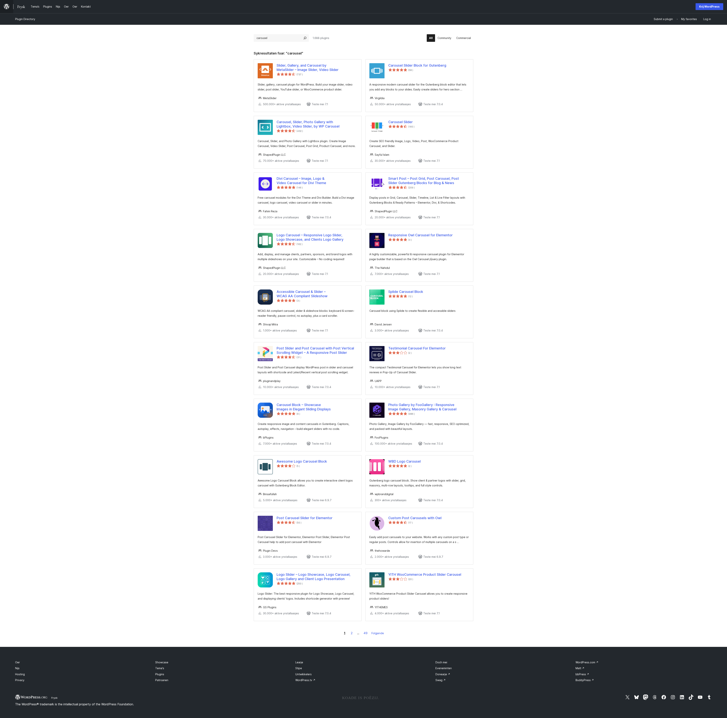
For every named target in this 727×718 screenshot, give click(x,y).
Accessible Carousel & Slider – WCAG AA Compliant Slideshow (302, 294)
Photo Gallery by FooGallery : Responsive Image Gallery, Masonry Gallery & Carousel (422, 407)
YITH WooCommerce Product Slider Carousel (424, 574)
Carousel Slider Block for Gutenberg (417, 65)
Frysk (54, 697)
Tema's (159, 668)
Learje (299, 662)
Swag (440, 680)
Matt (580, 668)
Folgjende (377, 633)
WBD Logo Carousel (404, 461)
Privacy (19, 680)
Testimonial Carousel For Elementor (417, 348)
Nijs (17, 668)
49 (365, 633)
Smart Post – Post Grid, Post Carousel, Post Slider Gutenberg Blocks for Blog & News (423, 181)
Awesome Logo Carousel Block (302, 461)
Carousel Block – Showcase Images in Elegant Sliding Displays (304, 407)
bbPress (582, 674)
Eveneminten (443, 668)
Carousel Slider (400, 122)
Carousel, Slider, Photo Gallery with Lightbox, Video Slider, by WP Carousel (308, 124)
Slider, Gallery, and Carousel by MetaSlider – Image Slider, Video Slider (308, 67)
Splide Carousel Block (405, 292)
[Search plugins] (305, 38)
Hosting (20, 674)
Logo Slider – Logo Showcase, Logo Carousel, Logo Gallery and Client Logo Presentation (313, 577)
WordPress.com (587, 662)
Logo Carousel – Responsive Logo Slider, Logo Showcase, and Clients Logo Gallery (310, 237)
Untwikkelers (303, 674)
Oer (17, 662)
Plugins (159, 674)
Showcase (161, 662)
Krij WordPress (709, 6)
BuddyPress (585, 680)
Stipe (298, 668)
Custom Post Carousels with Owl (415, 518)
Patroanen (161, 680)
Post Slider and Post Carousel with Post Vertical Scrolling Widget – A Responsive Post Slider (315, 350)
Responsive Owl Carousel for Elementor (420, 235)
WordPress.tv (305, 680)
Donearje (442, 674)
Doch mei (441, 662)
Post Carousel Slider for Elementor (304, 518)
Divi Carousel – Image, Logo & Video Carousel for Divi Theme (301, 181)
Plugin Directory (25, 19)
